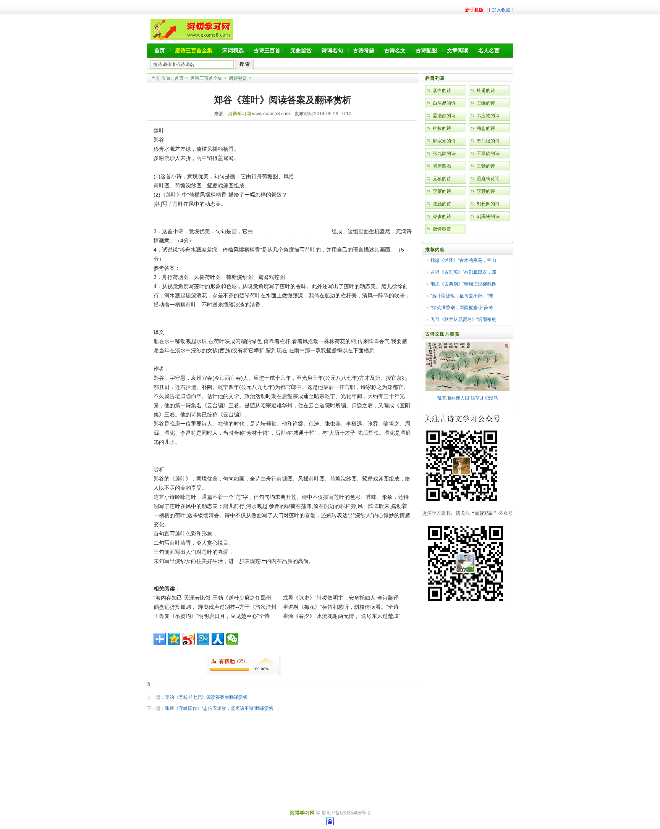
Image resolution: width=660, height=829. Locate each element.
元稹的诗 (442, 178)
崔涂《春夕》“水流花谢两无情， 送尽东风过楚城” (341, 616)
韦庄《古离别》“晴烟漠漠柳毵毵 (463, 284)
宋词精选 (233, 50)
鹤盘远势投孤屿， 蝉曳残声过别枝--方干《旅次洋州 (215, 607)
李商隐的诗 (488, 141)
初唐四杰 (442, 166)
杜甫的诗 (486, 90)
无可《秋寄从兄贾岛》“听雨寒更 (463, 319)
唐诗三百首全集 (206, 78)
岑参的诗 (442, 216)
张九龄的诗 (444, 153)
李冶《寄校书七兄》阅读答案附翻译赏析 (206, 697)
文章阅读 (457, 50)
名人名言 (489, 50)
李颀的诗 (486, 191)
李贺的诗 (442, 191)
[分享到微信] (232, 639)
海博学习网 (239, 113)
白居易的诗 (444, 103)
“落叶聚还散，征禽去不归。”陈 (461, 295)
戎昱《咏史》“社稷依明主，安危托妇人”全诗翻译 (341, 598)
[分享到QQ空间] (174, 639)
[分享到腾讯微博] (203, 639)
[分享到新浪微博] (189, 639)
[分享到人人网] (218, 639)
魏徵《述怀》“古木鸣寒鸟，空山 (463, 260)
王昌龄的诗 (488, 153)
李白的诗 (442, 90)
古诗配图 (426, 50)
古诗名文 (395, 50)
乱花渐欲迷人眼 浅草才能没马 (467, 398)
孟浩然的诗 (444, 115)
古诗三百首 (267, 50)
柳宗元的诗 (444, 141)
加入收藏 (501, 10)
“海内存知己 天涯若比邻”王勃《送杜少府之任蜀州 (212, 598)
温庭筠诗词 (488, 178)
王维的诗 (486, 103)
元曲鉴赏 (301, 50)
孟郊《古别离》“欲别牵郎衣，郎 (463, 272)
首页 (159, 50)
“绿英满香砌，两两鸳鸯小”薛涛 (461, 307)
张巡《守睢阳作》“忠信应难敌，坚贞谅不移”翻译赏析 (219, 708)
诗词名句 (332, 50)
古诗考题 (363, 50)
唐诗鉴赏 (238, 78)
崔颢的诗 (442, 203)
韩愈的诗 (486, 128)
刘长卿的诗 (488, 203)
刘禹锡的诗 (488, 216)
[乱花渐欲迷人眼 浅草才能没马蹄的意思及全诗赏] (467, 389)
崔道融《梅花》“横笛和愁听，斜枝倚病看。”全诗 (341, 607)
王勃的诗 (486, 166)
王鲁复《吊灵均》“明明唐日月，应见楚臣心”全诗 (212, 616)
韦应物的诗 (488, 115)
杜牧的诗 (442, 128)
